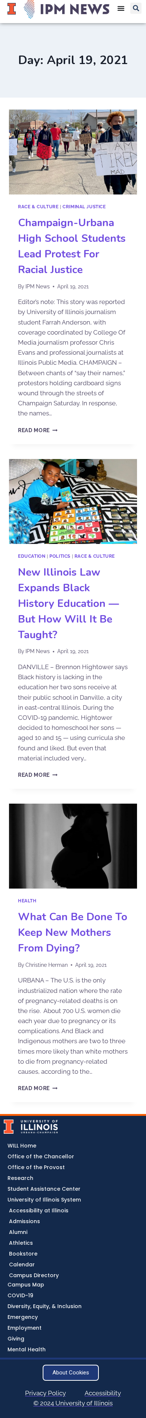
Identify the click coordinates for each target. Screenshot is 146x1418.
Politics (59, 556)
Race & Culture (38, 206)
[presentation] (73, 152)
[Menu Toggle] (121, 8)
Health (27, 900)
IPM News (37, 286)
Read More (38, 430)
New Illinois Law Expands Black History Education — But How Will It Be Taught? (68, 603)
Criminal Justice (84, 206)
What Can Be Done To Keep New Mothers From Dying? (72, 932)
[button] (136, 8)
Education (31, 556)
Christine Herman (46, 965)
